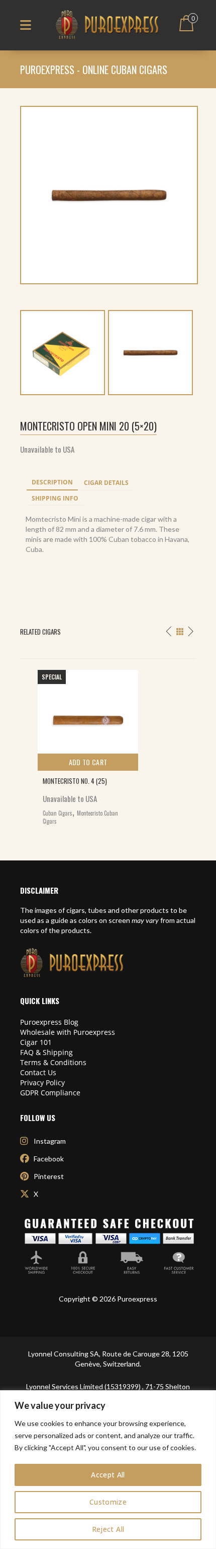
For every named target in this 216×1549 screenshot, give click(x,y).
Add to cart (88, 762)
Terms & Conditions (53, 1062)
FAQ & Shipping (46, 1052)
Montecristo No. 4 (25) (75, 781)
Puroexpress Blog (49, 1022)
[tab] (52, 483)
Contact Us (38, 1072)
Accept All (108, 1474)
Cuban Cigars (57, 813)
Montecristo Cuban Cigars (80, 817)
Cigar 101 (36, 1042)
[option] (108, 744)
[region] (108, 1469)
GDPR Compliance (50, 1092)
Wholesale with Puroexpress (67, 1032)
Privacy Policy (42, 1082)
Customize (108, 1502)
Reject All (108, 1529)
